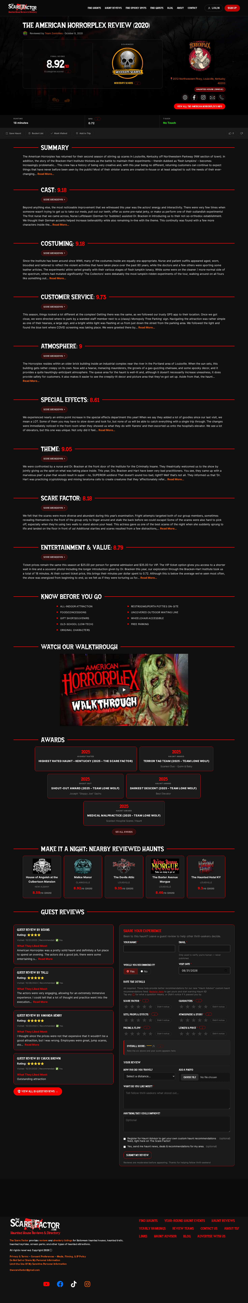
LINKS (143, 1236)
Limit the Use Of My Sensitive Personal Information (38, 1263)
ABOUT (180, 7)
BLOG (170, 7)
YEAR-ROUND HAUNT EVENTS (184, 1221)
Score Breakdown (54, 199)
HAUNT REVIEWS (113, 7)
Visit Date (185, 964)
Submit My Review (137, 1155)
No (146, 971)
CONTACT (192, 7)
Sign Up (232, 7)
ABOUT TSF (231, 1228)
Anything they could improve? (141, 1113)
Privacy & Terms (19, 1256)
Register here (156, 991)
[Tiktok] (73, 1284)
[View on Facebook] (194, 97)
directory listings (62, 1240)
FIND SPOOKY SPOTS (136, 7)
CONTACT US (209, 1228)
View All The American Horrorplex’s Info (199, 106)
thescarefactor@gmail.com (25, 1270)
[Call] (221, 97)
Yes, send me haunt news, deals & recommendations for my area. (172, 1146)
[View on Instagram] (203, 97)
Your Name (130, 942)
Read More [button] (45, 959)
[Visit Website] (185, 97)
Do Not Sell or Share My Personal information (35, 1260)
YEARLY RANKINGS (152, 1228)
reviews (43, 1240)
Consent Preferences (42, 1256)
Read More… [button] (45, 174)
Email (183, 942)
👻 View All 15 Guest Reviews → (37, 1091)
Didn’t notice (163, 1007)
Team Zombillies (54, 33)
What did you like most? (138, 1086)
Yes (132, 971)
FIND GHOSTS (156, 7)
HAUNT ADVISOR (165, 1236)
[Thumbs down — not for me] (241, 133)
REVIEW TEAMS (183, 1228)
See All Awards (124, 832)
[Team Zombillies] (25, 33)
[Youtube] (46, 1284)
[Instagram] (87, 1284)
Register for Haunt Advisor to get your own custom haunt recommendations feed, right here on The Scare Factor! (178, 1139)
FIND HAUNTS (94, 7)
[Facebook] (60, 1284)
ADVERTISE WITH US (211, 1236)
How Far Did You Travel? (138, 1070)
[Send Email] (212, 97)
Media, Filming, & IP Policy (71, 1256)
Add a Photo (186, 1070)
